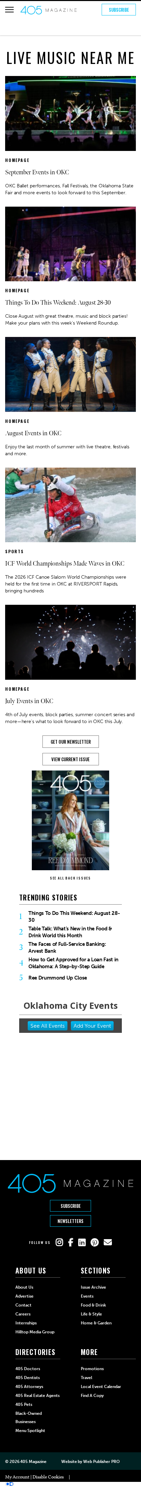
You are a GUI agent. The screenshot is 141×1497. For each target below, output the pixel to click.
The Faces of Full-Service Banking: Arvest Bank (67, 947)
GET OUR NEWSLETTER (71, 741)
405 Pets (23, 1404)
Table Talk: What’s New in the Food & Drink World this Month (70, 932)
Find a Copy (92, 1395)
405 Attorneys (29, 1386)
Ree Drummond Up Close (57, 978)
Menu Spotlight (30, 1430)
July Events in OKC (29, 701)
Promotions (92, 1368)
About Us (24, 1287)
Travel (86, 1377)
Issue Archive (93, 1287)
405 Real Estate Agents (37, 1395)
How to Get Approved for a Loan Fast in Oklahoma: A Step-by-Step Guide (73, 963)
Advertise (24, 1296)
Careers (22, 1314)
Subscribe (119, 9)
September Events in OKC (37, 172)
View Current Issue (70, 759)
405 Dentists (27, 1377)
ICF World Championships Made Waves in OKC (64, 563)
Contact (23, 1305)
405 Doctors (27, 1368)
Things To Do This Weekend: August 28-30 (58, 302)
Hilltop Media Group (34, 1332)
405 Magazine (33, 1461)
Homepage (17, 160)
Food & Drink (93, 1305)
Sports (14, 551)
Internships (26, 1323)
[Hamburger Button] (9, 9)
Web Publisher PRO (101, 1461)
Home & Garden (96, 1323)
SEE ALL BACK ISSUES (70, 878)
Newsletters (70, 1220)
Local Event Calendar (101, 1386)
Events (87, 1296)
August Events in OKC (33, 433)
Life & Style (91, 1314)
